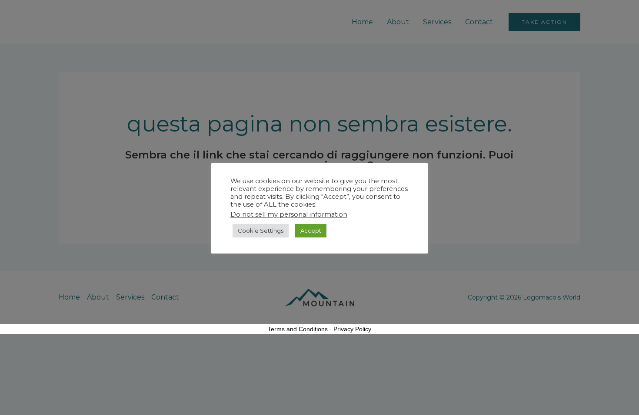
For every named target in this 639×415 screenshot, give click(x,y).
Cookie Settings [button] (260, 230)
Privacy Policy (352, 329)
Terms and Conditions (298, 329)
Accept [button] (310, 230)
